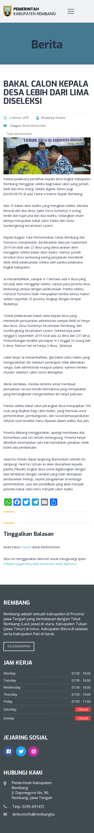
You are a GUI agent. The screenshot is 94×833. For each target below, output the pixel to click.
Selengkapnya (19, 646)
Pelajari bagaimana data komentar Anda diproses (39, 564)
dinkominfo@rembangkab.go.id (39, 814)
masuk (26, 547)
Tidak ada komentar (19, 134)
